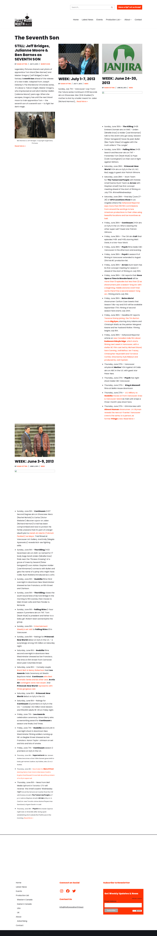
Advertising (22, 921)
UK (18, 912)
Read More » (20, 146)
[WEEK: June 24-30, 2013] (122, 59)
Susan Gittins (22, 64)
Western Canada (24, 899)
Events (99, 19)
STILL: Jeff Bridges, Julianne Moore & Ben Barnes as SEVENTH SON (32, 52)
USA (19, 908)
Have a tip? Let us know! (129, 7)
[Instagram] (62, 891)
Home (76, 19)
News (86, 84)
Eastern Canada (24, 904)
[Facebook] (68, 891)
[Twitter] (74, 891)
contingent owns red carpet (33, 682)
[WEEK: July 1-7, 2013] (78, 59)
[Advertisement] (78, 856)
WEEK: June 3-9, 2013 (34, 461)
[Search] (112, 7)
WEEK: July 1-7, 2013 (76, 78)
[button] (120, 19)
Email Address (111, 901)
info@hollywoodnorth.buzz (71, 907)
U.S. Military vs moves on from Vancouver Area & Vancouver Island (123, 395)
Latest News (87, 19)
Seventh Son (45, 64)
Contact (138, 19)
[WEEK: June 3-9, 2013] (35, 440)
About (18, 916)
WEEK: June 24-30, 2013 (119, 80)
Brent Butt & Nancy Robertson (30, 670)
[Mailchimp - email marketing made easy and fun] (137, 911)
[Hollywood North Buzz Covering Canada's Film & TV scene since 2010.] (23, 19)
